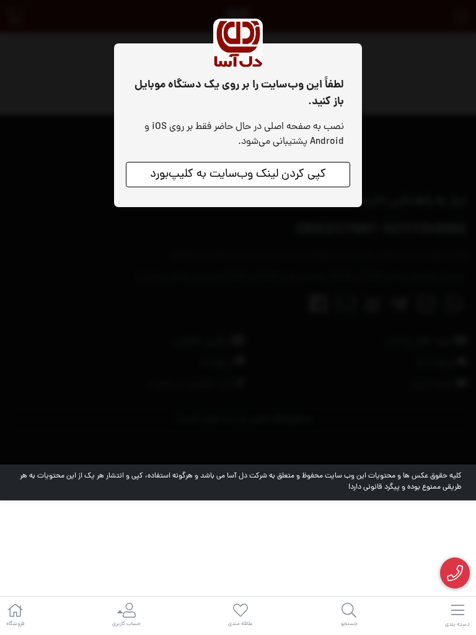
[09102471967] (455, 573)
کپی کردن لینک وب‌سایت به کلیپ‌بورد (238, 175)
